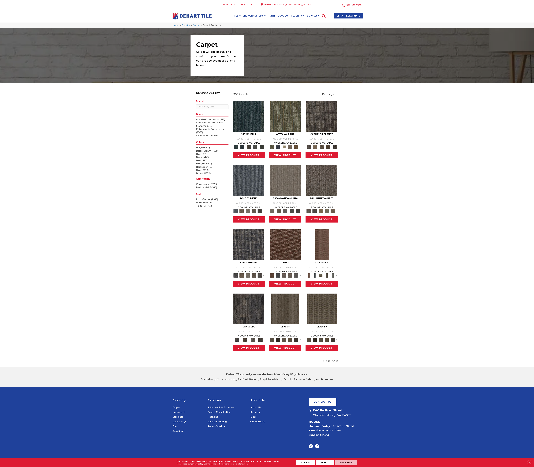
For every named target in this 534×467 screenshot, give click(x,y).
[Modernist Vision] (284, 147)
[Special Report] (278, 211)
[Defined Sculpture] (315, 147)
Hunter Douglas (278, 16)
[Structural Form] (335, 147)
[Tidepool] (248, 116)
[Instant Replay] (285, 211)
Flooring (297, 16)
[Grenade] (241, 211)
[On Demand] (292, 211)
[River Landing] (278, 275)
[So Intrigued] (321, 180)
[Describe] (284, 339)
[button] (240, 16)
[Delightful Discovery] (285, 116)
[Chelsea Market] (285, 244)
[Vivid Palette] (296, 147)
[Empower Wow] (326, 211)
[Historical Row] (260, 339)
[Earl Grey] (255, 147)
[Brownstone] (249, 147)
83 (337, 361)
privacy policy (197, 464)
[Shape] (248, 180)
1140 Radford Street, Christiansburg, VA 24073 (288, 4)
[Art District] (284, 275)
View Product (249, 155)
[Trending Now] (285, 180)
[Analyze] (278, 339)
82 (333, 361)
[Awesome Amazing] (290, 147)
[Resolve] (285, 309)
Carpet (196, 25)
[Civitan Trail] (244, 339)
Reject (325, 462)
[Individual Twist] (322, 147)
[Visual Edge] (321, 116)
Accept (306, 462)
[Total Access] (298, 211)
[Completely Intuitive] (320, 211)
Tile (236, 16)
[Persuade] (290, 339)
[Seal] (259, 211)
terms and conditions (220, 464)
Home (175, 25)
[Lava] (247, 211)
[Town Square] (296, 275)
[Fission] (253, 211)
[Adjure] (296, 339)
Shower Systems (253, 16)
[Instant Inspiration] (332, 211)
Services (312, 16)
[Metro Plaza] (290, 275)
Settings (346, 462)
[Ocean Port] (242, 147)
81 (329, 361)
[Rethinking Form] (328, 147)
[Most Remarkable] (278, 147)
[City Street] (261, 147)
